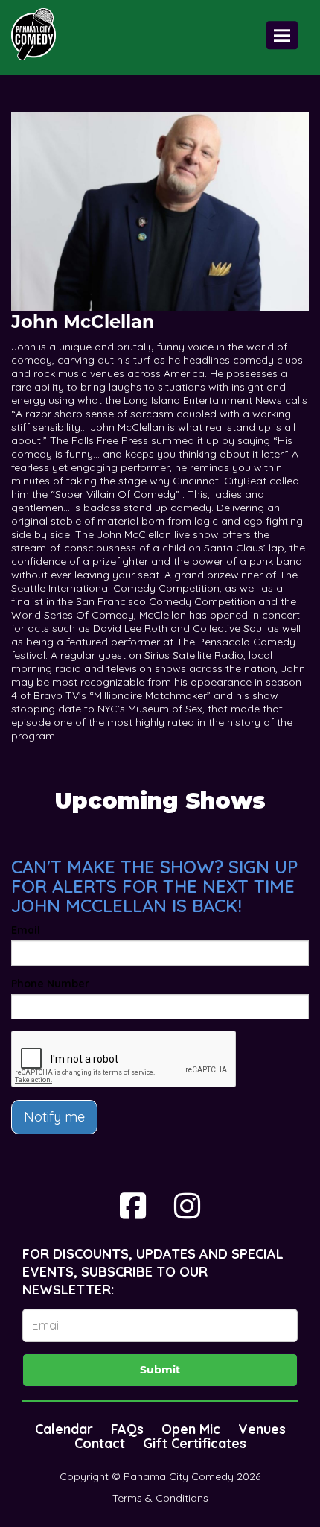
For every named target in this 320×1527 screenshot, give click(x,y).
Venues (262, 1429)
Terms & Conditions (160, 1498)
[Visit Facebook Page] (133, 1205)
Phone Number (50, 983)
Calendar (64, 1429)
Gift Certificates (194, 1443)
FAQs (127, 1429)
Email (25, 930)
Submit (160, 1369)
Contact (99, 1443)
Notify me (54, 1116)
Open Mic (190, 1429)
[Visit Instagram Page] (187, 1205)
